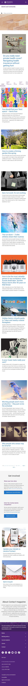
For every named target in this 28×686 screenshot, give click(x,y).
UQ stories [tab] (15, 83)
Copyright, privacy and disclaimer (9, 674)
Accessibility (4, 677)
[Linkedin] (6, 653)
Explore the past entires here (13, 512)
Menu (2, 2)
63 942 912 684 (7, 664)
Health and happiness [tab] (8, 83)
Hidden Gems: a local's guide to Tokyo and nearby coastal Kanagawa (13, 320)
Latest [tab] (2, 84)
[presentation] (2, 83)
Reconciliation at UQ (6, 629)
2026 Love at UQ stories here (15, 488)
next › (24, 465)
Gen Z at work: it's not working (14, 193)
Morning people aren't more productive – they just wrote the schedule (13, 404)
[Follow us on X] (9, 653)
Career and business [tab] (21, 83)
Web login (4, 657)
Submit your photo (10, 516)
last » (14, 467)
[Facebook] (3, 653)
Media (3, 633)
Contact (3, 647)
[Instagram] (16, 653)
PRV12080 (7, 669)
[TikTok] (19, 653)
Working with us (5, 636)
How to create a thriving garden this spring (11, 152)
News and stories (8, 13)
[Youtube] (12, 653)
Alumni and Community (8, 7)
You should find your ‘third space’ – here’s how (12, 110)
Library (3, 643)
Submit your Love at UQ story (13, 492)
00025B (7, 666)
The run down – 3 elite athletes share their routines (13, 236)
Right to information (6, 679)
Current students (6, 640)
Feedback (4, 682)
